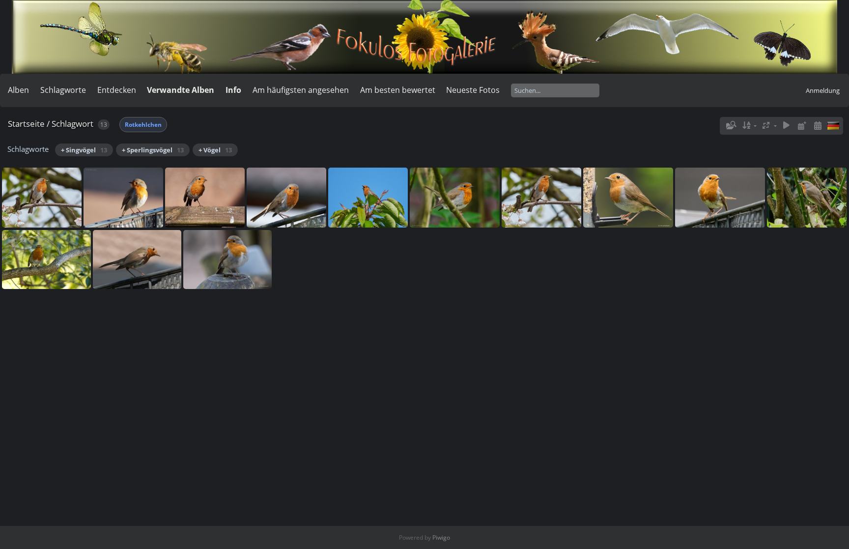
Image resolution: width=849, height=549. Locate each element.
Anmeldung (823, 90)
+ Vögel (215, 149)
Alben (18, 90)
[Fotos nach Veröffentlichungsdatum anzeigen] (802, 125)
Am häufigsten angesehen (301, 90)
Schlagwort (72, 123)
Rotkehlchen (143, 124)
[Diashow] (786, 125)
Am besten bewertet (397, 90)
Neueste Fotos (473, 90)
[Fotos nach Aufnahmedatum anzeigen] (817, 125)
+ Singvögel (84, 149)
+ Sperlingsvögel (153, 149)
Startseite (26, 123)
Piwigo (441, 537)
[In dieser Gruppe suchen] (730, 125)
